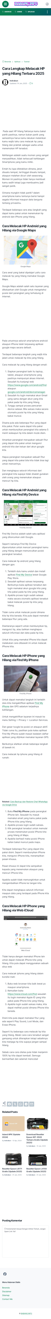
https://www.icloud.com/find (22, 994)
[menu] (5, 4)
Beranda (6, 1287)
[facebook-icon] (5, 1274)
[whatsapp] (20, 1104)
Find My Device (24, 574)
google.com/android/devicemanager (26, 392)
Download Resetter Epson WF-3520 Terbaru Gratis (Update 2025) (37, 1138)
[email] (31, 1104)
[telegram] (26, 1104)
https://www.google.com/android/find (27, 385)
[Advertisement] (25, 38)
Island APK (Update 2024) (11, 1135)
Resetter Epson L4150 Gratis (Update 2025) (36, 1170)
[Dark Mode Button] (47, 4)
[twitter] (15, 1104)
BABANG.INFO (26, 1313)
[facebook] (9, 1104)
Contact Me (7, 1299)
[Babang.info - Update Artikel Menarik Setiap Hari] (26, 4)
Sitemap (6, 1295)
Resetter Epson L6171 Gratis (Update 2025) (12, 1170)
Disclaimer (6, 1291)
